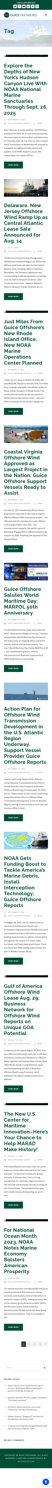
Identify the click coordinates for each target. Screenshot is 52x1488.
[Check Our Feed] (32, 6)
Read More (13, 165)
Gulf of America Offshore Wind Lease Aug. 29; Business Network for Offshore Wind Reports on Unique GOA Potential (23, 1009)
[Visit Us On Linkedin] (28, 6)
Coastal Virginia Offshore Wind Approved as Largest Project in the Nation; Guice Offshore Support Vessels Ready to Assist (26, 472)
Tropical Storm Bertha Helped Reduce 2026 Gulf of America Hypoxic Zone (27, 1427)
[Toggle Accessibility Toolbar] (45, 1481)
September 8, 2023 (16, 912)
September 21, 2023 (16, 769)
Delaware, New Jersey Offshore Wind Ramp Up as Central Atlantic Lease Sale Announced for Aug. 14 (26, 223)
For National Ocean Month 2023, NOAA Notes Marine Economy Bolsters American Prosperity (20, 1250)
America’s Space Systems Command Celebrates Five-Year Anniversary (24, 1408)
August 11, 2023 (15, 1156)
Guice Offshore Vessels (19, 123)
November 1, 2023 (16, 500)
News (40, 123)
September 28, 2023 (16, 620)
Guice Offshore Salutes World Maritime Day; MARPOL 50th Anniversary (22, 601)
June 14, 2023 (13, 1278)
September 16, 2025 (16, 120)
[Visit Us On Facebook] (19, 6)
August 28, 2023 (15, 1040)
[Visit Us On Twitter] (15, 6)
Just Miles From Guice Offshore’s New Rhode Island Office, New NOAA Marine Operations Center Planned (24, 342)
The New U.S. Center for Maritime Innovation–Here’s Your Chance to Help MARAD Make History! (26, 1131)
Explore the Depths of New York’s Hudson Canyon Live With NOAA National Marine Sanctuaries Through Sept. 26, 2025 (25, 89)
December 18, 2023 (16, 370)
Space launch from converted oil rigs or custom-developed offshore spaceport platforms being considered (25, 1388)
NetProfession (26, 1461)
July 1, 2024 (13, 248)
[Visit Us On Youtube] (24, 6)
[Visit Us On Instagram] (37, 6)
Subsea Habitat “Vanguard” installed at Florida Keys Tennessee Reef (25, 1417)
